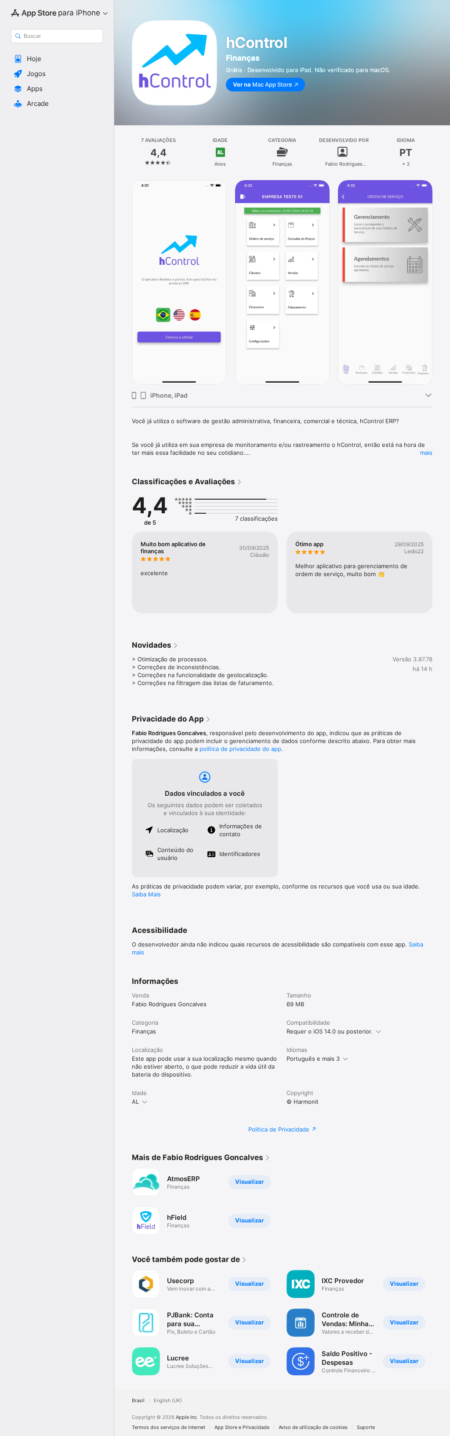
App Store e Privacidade (241, 1427)
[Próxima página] (441, 152)
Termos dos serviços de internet (168, 1427)
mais (426, 452)
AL (135, 1101)
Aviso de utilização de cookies (313, 1427)
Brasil (138, 1400)
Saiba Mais (146, 894)
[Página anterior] (123, 152)
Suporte (366, 1427)
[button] (56, 58)
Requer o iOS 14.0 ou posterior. (330, 1031)
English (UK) (168, 1400)
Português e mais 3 (313, 1058)
